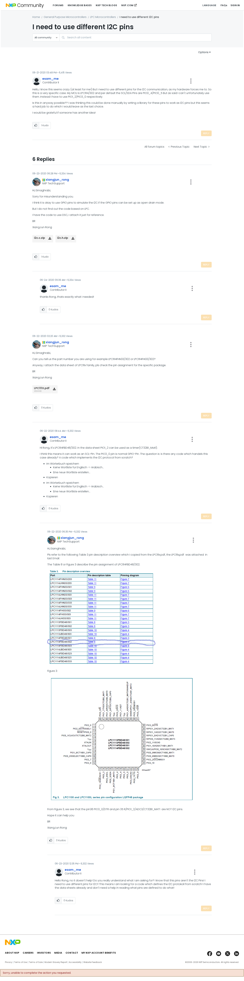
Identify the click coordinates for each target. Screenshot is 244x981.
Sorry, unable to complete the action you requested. (37, 973)
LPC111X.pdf (41, 388)
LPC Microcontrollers (103, 17)
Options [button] (203, 52)
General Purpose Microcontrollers (65, 17)
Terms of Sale (36, 962)
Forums (58, 5)
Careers (28, 952)
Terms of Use (20, 962)
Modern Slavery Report (55, 962)
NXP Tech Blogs (106, 5)
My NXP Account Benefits (98, 952)
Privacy (8, 962)
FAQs (224, 5)
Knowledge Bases (80, 5)
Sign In (235, 5)
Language (209, 5)
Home (36, 17)
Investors (44, 952)
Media (58, 952)
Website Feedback (92, 962)
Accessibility (75, 962)
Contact (72, 952)
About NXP (12, 952)
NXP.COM (127, 5)
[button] (191, 81)
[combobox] (135, 37)
